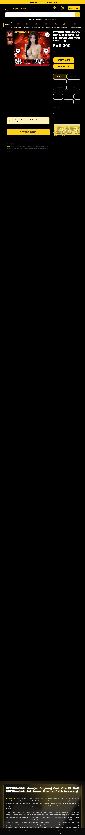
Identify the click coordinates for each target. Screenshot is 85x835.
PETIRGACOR (28, 132)
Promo (9, 833)
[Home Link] (19, 8)
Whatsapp (59, 833)
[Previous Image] (18, 51)
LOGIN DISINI (64, 66)
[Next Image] (46, 51)
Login (25, 833)
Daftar (42, 833)
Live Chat (75, 833)
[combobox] (40, 14)
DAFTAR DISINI (64, 60)
